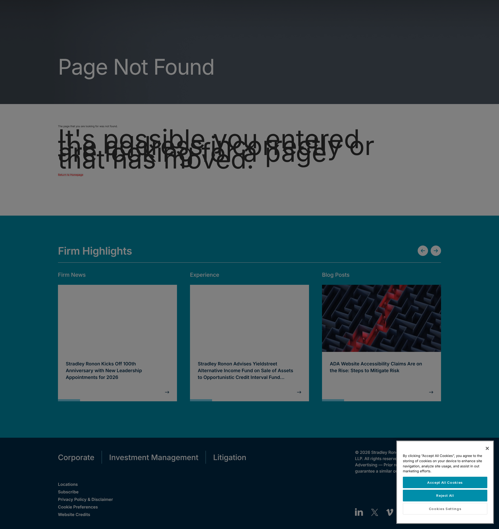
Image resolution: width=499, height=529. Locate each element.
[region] (445, 482)
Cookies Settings (445, 509)
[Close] (487, 448)
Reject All (445, 495)
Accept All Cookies (445, 482)
